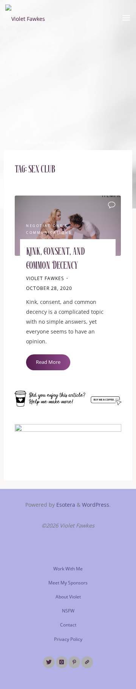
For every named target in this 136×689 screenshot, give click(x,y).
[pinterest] (74, 662)
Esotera (65, 504)
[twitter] (49, 662)
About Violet (68, 596)
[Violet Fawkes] (25, 18)
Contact (68, 625)
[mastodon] (87, 662)
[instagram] (62, 662)
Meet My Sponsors (68, 582)
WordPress (95, 504)
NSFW (68, 611)
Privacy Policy (68, 639)
